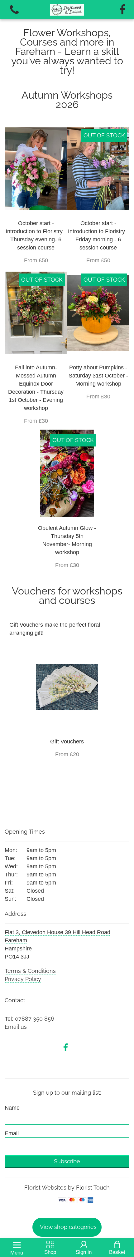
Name (12, 1108)
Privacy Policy (23, 979)
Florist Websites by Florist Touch (67, 1187)
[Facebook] (122, 9)
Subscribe (67, 1161)
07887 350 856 (34, 1018)
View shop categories (68, 1227)
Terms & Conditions (30, 971)
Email (12, 1133)
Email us (16, 1026)
